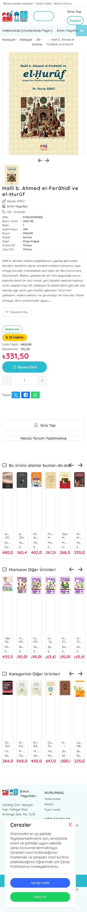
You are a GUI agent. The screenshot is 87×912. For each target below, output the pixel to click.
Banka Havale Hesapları (18, 3)
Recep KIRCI (16, 201)
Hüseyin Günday (79, 542)
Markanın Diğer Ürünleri (31, 569)
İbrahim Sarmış (7, 542)
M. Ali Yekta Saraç (22, 751)
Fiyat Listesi (52, 809)
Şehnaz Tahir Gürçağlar (79, 751)
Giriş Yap (74, 12)
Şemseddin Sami (65, 751)
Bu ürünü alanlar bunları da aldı (38, 465)
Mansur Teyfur (65, 542)
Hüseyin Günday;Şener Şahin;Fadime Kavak (36, 542)
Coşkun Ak (7, 751)
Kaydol (75, 21)
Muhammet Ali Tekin (51, 542)
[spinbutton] (24, 380)
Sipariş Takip (44, 3)
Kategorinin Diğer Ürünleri (33, 673)
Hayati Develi (51, 751)
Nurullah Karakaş (22, 542)
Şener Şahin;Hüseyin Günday (22, 647)
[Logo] (14, 15)
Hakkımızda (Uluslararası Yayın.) (27, 30)
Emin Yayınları (68, 30)
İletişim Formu (63, 3)
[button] (6, 380)
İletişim (49, 804)
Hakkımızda (52, 799)
